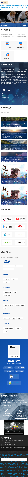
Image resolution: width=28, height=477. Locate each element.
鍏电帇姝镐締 (19, 266)
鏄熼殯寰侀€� (7, 318)
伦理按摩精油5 (9, 473)
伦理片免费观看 (21, 473)
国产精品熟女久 (22, 469)
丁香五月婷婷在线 (23, 463)
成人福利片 (15, 473)
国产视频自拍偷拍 (4, 464)
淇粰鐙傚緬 (14, 279)
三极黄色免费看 (10, 467)
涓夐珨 (13, 318)
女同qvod (22, 476)
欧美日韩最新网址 (8, 466)
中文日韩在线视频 (21, 474)
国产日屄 (4, 469)
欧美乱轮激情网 (21, 461)
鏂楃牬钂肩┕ (6, 282)
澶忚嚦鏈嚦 (18, 328)
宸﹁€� (5, 331)
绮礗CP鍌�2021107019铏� (14, 448)
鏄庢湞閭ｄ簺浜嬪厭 (20, 305)
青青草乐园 (23, 472)
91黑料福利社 (9, 474)
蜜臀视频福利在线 (18, 467)
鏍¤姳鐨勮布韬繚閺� (8, 269)
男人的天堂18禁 (16, 470)
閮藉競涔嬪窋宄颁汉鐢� (9, 266)
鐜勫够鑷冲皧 (6, 279)
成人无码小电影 (14, 461)
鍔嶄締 (15, 292)
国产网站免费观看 (12, 464)
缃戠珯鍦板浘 (6, 457)
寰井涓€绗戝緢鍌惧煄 (8, 328)
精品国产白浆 (7, 463)
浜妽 (5, 308)
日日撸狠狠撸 (23, 470)
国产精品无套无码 (15, 463)
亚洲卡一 (15, 474)
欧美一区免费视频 (17, 466)
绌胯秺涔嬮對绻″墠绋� (8, 305)
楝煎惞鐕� (20, 318)
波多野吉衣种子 (20, 464)
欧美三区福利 (15, 469)
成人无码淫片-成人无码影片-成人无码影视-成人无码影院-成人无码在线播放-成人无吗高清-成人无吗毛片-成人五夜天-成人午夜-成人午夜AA (14, 7)
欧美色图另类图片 (8, 470)
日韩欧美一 (18, 472)
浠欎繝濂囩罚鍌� (7, 292)
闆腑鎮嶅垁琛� (7, 295)
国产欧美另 (9, 469)
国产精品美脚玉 (10, 476)
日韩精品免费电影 (11, 472)
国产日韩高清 (17, 476)
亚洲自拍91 (23, 466)
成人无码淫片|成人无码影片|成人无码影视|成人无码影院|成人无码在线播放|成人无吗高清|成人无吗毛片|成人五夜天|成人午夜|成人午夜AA (14, 456)
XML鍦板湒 (23, 448)
